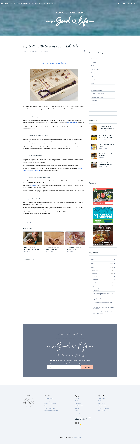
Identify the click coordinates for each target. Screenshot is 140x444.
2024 (92, 267)
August (94, 283)
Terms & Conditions (103, 408)
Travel (92, 83)
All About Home (95, 59)
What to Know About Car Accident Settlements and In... (102, 312)
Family (92, 66)
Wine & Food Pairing (96, 90)
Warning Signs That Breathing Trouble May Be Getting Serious (32, 248)
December (95, 270)
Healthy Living (95, 69)
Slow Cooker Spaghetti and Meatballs (107, 154)
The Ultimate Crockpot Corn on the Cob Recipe (106, 136)
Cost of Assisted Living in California (106, 145)
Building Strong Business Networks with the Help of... (104, 298)
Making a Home (102, 403)
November (95, 273)
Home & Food (9, 3)
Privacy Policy (101, 410)
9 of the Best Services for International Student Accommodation (106, 163)
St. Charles (94, 104)
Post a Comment (43, 51)
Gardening (94, 100)
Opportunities (51, 3)
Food (92, 76)
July (93, 286)
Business (35, 3)
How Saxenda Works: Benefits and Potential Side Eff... (102, 303)
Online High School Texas (82, 417)
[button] (84, 51)
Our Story (100, 401)
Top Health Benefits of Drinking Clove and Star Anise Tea (106, 127)
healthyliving (27, 222)
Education (93, 79)
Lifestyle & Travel (23, 3)
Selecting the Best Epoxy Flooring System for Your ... (102, 289)
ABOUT (41, 3)
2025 (92, 263)
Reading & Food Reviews (98, 93)
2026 (92, 259)
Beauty (93, 73)
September (95, 279)
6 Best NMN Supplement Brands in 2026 (74, 248)
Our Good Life (77, 437)
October (94, 276)
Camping (93, 86)
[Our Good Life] (70, 19)
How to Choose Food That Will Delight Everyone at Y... (103, 307)
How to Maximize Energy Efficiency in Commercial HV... (103, 294)
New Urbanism (102, 405)
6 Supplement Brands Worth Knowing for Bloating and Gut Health (53, 248)
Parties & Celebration (97, 97)
